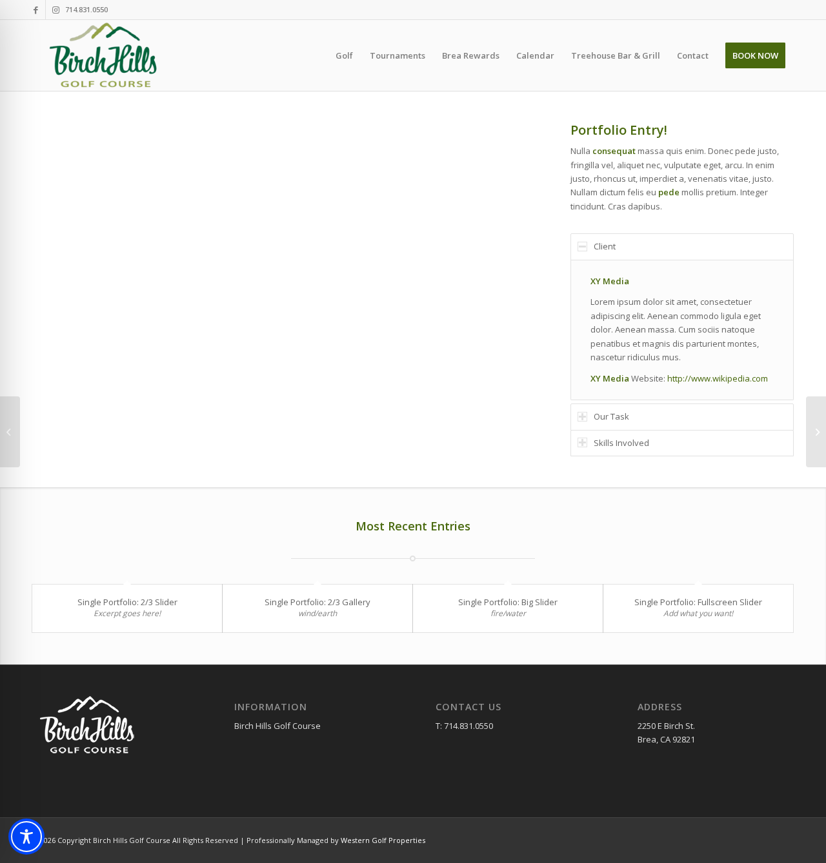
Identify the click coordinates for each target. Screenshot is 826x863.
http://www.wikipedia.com (717, 378)
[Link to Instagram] (55, 9)
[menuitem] (344, 55)
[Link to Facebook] (35, 9)
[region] (682, 330)
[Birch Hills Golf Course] (105, 55)
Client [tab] (605, 246)
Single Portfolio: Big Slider (508, 602)
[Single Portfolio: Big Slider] (10, 431)
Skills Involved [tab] (621, 443)
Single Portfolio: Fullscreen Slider (698, 602)
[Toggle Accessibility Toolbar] (26, 836)
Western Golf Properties (383, 840)
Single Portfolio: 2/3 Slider (127, 602)
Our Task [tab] (611, 416)
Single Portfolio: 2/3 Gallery (317, 602)
